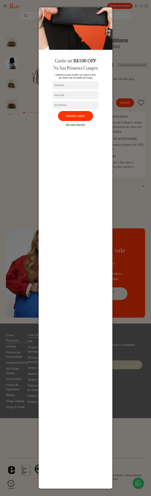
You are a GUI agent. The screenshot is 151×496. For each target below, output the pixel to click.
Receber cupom (75, 116)
